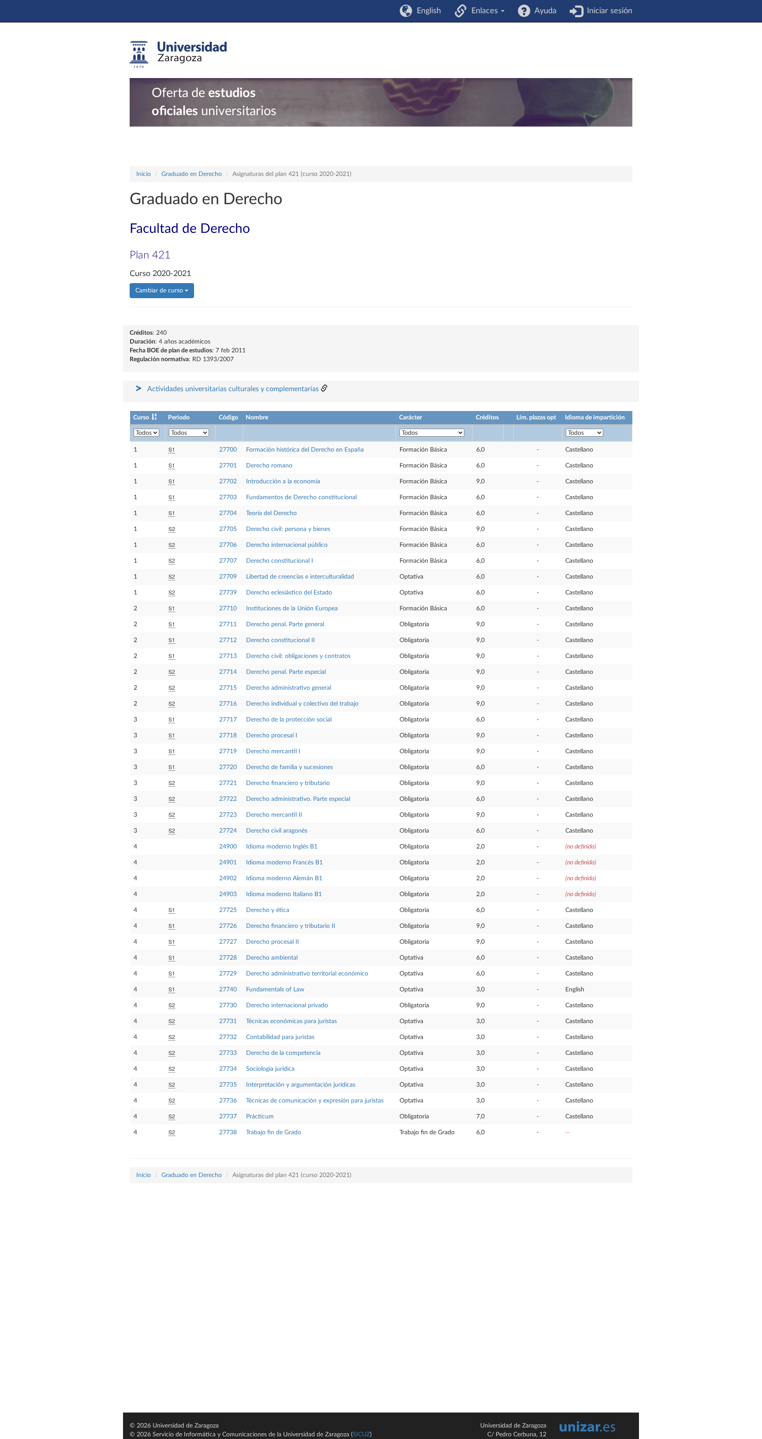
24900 (228, 847)
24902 (228, 878)
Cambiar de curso (160, 291)
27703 (228, 497)
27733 (228, 1053)
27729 (228, 974)
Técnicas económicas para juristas (291, 1021)
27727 (228, 942)
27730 (228, 1005)
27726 (228, 926)
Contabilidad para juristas (280, 1037)
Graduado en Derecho (191, 174)
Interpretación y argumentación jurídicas (300, 1085)
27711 (228, 624)
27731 (228, 1021)
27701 (228, 466)
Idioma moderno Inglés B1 (282, 847)
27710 (228, 609)
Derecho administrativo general (288, 688)
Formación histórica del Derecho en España (305, 450)
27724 (228, 831)
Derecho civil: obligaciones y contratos (298, 656)
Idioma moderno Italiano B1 (284, 894)
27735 (228, 1085)
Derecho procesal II (272, 942)
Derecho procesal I (271, 736)
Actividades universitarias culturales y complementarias (233, 388)
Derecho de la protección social (289, 720)
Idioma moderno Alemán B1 (284, 878)
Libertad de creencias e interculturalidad (300, 577)
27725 (228, 910)
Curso (141, 418)
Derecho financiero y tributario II (290, 926)
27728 (228, 958)
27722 (228, 799)
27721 (228, 783)
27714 (228, 672)
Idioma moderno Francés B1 (284, 863)
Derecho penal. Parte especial (286, 672)
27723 (228, 815)
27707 (228, 561)
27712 (228, 640)
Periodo (179, 418)
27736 (228, 1101)
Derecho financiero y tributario (288, 783)
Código (228, 418)
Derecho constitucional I (279, 561)
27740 (228, 990)
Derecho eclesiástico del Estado (289, 593)
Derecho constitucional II (280, 640)
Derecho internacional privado (287, 1005)
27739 (228, 593)
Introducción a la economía (283, 481)
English (426, 11)
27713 (228, 656)
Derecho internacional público (287, 545)
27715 (228, 688)
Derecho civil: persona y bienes (288, 529)
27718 (228, 736)
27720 (228, 767)
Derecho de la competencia (283, 1053)
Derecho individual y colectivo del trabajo (302, 704)
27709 (228, 577)
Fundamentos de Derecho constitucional (301, 497)
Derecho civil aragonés (276, 831)
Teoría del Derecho (271, 513)
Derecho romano (269, 466)
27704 (228, 513)
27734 (228, 1069)
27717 (228, 720)
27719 (228, 751)
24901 (228, 863)
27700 (228, 450)
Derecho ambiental (272, 958)
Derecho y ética (267, 910)
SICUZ (361, 1435)
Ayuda (543, 11)
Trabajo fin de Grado (273, 1132)
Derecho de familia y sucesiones (289, 767)
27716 (228, 704)
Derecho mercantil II (274, 815)
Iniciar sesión (607, 11)
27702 (228, 481)
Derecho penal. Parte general (285, 624)
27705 (228, 529)
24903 (228, 894)
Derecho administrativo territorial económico (307, 974)
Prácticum (260, 1117)
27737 (228, 1117)
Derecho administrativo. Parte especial (298, 799)
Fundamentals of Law (275, 990)
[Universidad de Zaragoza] (178, 54)
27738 (228, 1132)
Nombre (257, 418)
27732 (228, 1037)
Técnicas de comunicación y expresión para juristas (315, 1101)
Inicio (143, 174)
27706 (228, 545)
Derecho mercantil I (273, 751)
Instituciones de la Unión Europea (292, 609)
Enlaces (483, 11)
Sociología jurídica (270, 1069)
